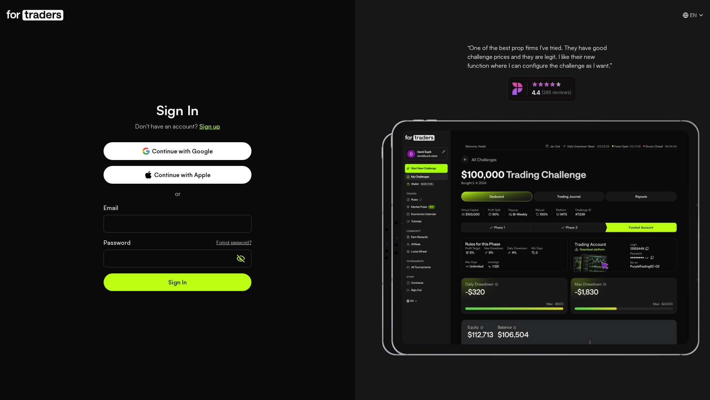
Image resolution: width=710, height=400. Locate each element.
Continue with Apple (182, 175)
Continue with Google (182, 151)
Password (117, 242)
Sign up (209, 126)
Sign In (177, 282)
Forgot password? (233, 242)
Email (111, 207)
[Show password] (240, 258)
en (693, 15)
